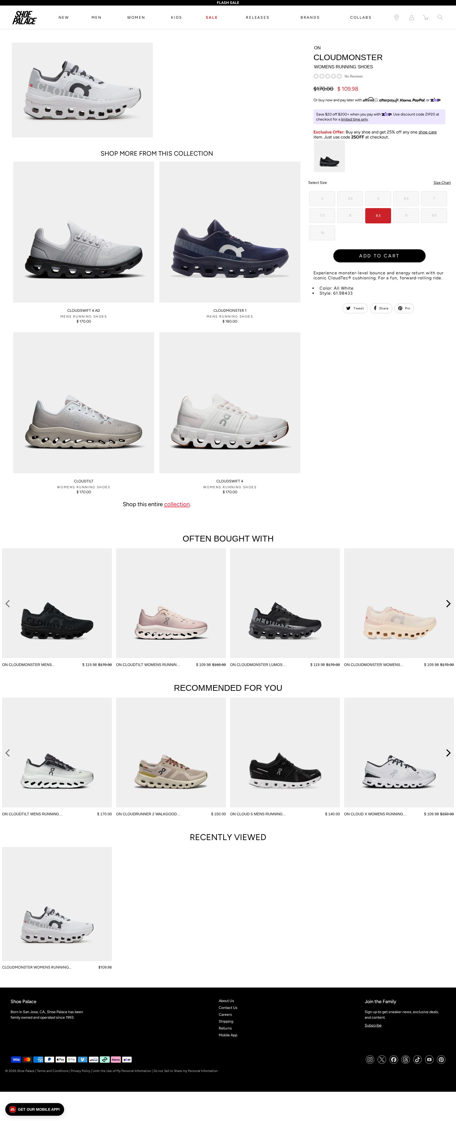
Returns (225, 1028)
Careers (225, 1014)
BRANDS (310, 17)
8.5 (378, 216)
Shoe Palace (26, 1071)
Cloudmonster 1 (229, 310)
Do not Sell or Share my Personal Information (186, 1071)
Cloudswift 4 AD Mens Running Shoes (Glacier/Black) (57, 164)
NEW (64, 17)
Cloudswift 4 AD (83, 310)
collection (177, 504)
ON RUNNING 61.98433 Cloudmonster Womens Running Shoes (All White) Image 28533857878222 (79, 46)
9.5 (434, 215)
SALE (212, 17)
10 (322, 233)
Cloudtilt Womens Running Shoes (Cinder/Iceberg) (55, 334)
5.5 (350, 198)
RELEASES (257, 17)
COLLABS (361, 17)
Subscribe (373, 1025)
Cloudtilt (83, 481)
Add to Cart (379, 256)
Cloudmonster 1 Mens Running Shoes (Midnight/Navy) (204, 164)
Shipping (226, 1021)
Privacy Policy (80, 1071)
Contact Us (228, 1007)
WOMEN (136, 17)
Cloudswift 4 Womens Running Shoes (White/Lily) (200, 334)
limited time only (354, 119)
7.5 (322, 215)
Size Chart (442, 182)
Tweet (359, 308)
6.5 (406, 198)
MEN (97, 17)
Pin (407, 308)
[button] (34, 1109)
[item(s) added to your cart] (425, 17)
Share (384, 308)
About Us (226, 1001)
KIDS (176, 17)
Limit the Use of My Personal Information (122, 1071)
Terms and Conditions (53, 1071)
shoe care (428, 132)
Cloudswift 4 (229, 481)
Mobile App (228, 1035)
